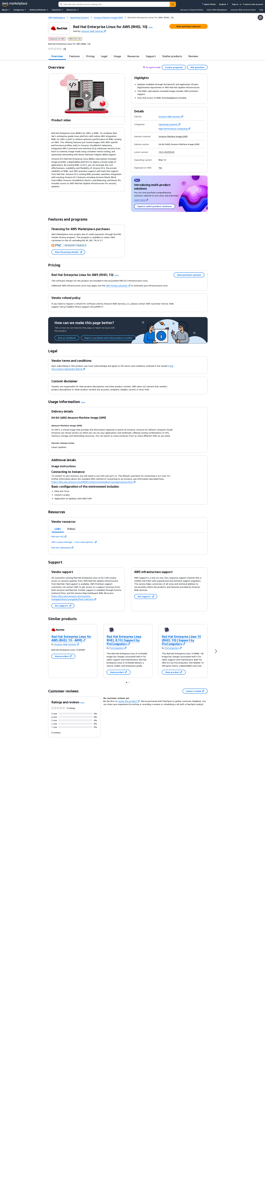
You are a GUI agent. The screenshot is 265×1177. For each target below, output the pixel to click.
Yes (160, 167)
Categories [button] (18, 10)
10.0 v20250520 (166, 152)
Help (261, 10)
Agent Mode (209, 4)
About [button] (5, 10)
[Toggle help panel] (260, 17)
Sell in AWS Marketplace (217, 10)
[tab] (57, 56)
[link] (151, 17)
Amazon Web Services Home (243, 10)
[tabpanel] (127, 542)
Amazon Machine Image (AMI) (173, 136)
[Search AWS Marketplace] (173, 4)
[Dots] (126, 682)
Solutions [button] (56, 10)
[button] (151, 27)
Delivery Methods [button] (38, 10)
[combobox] (114, 4)
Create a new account (253, 4)
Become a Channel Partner (192, 10)
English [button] (222, 4)
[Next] (216, 651)
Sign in (235, 4)
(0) (64, 49)
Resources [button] (71, 10)
